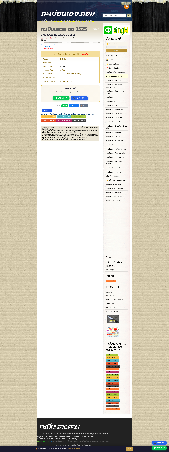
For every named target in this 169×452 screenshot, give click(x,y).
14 (60, 77)
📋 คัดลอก (84, 106)
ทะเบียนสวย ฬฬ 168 (64, 120)
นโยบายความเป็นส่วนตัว (73, 449)
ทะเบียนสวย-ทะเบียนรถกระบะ (116, 145)
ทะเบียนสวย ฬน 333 (48, 117)
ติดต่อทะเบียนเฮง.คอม (113, 184)
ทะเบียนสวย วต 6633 (112, 383)
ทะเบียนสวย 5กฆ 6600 (113, 366)
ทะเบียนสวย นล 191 (48, 120)
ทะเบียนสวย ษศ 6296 (112, 357)
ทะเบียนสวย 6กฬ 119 (112, 372)
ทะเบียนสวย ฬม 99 (79, 120)
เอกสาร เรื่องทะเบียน (113, 201)
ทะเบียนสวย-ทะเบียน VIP (114, 109)
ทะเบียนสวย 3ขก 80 (112, 369)
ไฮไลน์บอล (110, 304)
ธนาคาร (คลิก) (111, 281)
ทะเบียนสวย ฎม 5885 (112, 397)
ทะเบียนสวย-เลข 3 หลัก (114, 118)
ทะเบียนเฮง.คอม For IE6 (114, 188)
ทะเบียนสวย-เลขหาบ (113, 97)
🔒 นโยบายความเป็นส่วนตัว (115, 180)
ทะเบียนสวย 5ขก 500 (112, 403)
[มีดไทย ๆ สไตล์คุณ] (112, 323)
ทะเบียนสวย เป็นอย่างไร (114, 192)
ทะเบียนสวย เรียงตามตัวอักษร (116, 153)
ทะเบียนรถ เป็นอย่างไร (114, 197)
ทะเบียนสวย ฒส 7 (111, 363)
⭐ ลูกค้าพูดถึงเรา (112, 64)
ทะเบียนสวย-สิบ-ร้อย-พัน (114, 141)
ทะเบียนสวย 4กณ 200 (112, 374)
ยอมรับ (129, 449)
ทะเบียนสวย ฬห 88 (64, 117)
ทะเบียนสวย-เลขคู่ (112, 105)
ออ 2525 (48, 46)
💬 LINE (65, 106)
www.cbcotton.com (112, 311)
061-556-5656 (159, 443)
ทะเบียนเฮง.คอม (68, 13)
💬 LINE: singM (61, 98)
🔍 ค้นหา (116, 50)
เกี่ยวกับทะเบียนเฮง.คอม (114, 176)
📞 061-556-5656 (79, 98)
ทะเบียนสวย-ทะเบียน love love (116, 149)
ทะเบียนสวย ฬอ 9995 (112, 406)
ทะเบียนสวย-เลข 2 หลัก (114, 114)
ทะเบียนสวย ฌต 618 (112, 386)
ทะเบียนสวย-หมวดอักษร (114, 168)
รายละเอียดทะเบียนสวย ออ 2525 (58, 35)
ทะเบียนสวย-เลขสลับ (113, 101)
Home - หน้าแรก (111, 56)
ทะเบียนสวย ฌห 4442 (112, 380)
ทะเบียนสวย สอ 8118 (112, 391)
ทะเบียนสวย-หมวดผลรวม (115, 172)
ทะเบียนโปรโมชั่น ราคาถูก (115, 72)
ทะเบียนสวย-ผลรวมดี (113, 80)
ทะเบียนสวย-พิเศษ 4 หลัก (114, 122)
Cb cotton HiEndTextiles (114, 308)
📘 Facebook (74, 106)
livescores (109, 292)
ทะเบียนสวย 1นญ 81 (112, 360)
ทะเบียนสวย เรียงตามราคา (115, 157)
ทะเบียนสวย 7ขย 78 (112, 394)
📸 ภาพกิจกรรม (111, 60)
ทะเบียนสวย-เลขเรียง (113, 137)
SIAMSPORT (110, 296)
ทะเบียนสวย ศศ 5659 (112, 389)
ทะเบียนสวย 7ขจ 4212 (113, 409)
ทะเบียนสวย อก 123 (112, 355)
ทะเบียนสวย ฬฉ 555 (79, 117)
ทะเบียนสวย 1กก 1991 (112, 400)
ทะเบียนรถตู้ (63, 66)
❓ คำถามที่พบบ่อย (113, 68)
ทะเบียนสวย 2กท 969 (112, 377)
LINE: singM (159, 448)
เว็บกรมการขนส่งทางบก (114, 300)
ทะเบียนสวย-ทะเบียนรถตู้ (114, 132)
